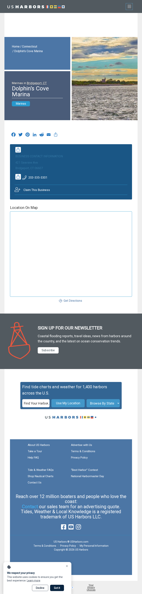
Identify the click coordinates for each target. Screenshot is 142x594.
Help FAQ (33, 457)
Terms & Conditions (83, 451)
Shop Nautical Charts (40, 476)
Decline (40, 587)
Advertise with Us (81, 445)
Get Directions (73, 300)
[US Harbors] (36, 6)
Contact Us (34, 482)
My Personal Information (94, 545)
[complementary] (55, 135)
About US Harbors (39, 445)
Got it (57, 587)
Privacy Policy (79, 457)
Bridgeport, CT (37, 83)
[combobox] (36, 403)
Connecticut (29, 46)
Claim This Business (36, 190)
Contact (30, 506)
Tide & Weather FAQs (41, 470)
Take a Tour (35, 451)
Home (16, 46)
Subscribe (48, 350)
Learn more (33, 580)
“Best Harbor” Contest (84, 470)
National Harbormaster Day (87, 476)
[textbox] (35, 403)
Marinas (21, 103)
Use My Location (68, 403)
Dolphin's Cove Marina (28, 51)
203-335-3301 (37, 177)
